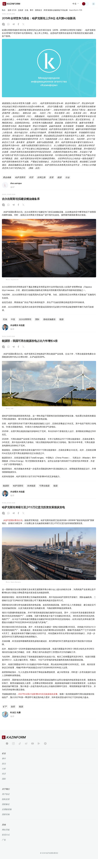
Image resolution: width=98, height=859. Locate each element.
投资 (51, 177)
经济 (31, 177)
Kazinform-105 (75, 10)
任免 (26, 10)
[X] (23, 24)
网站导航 (6, 829)
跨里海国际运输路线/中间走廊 (56, 10)
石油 (5, 319)
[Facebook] (18, 24)
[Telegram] (13, 24)
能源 (59, 177)
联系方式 (6, 835)
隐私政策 (6, 799)
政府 (13, 706)
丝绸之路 (41, 177)
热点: (4, 10)
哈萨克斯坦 (20, 177)
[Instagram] (3, 24)
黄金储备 (7, 177)
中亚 (13, 319)
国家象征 (6, 804)
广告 (4, 840)
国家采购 (6, 814)
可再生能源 (44, 486)
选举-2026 (12, 10)
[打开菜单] (93, 4)
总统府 (20, 10)
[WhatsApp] (8, 24)
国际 (37, 319)
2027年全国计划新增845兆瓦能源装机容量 (38, 694)
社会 (67, 177)
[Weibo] (26, 743)
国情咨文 (38, 10)
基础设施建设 (49, 319)
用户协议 (6, 794)
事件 (31, 10)
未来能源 (31, 486)
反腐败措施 (6, 809)
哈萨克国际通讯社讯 (13, 520)
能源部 (6, 486)
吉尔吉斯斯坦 (25, 319)
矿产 (5, 706)
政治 (4, 763)
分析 (4, 768)
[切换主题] (85, 4)
